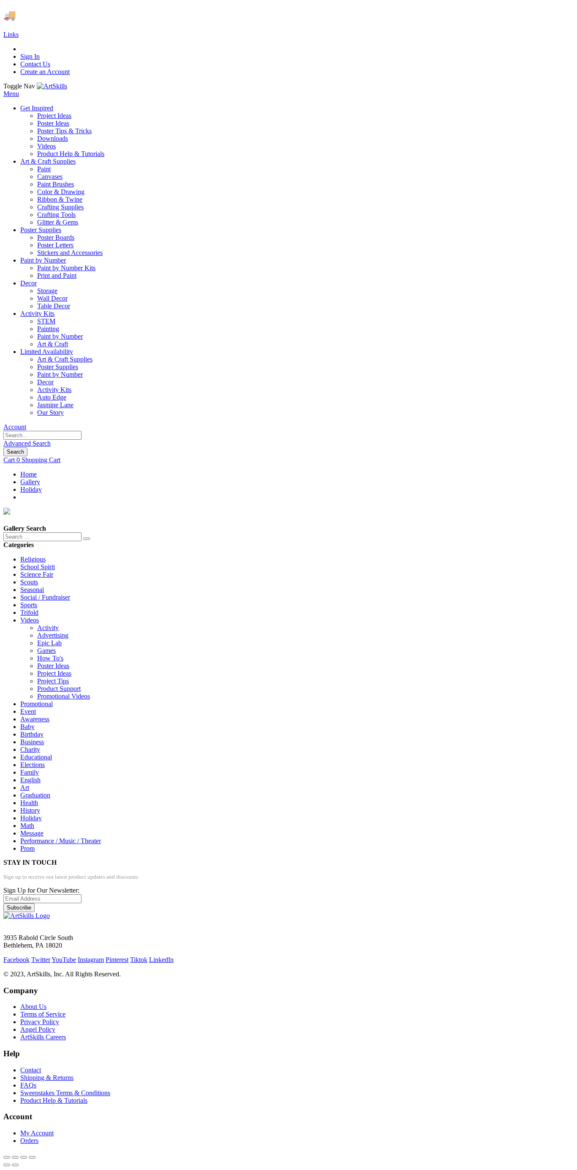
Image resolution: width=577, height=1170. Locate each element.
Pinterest (117, 959)
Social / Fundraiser (45, 597)
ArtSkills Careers (43, 1037)
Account (14, 426)
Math (27, 825)
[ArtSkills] (52, 86)
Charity (30, 749)
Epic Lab (49, 643)
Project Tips (53, 681)
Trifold (29, 612)
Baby (27, 726)
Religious (33, 559)
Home (28, 474)
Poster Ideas (53, 665)
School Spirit (37, 566)
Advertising (52, 635)
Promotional (36, 703)
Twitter (40, 959)
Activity (48, 627)
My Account (37, 1133)
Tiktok (138, 959)
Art (24, 787)
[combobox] (42, 435)
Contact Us (35, 64)
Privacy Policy (39, 1021)
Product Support (59, 688)
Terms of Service (42, 1014)
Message (32, 833)
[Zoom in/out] (32, 1157)
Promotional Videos (63, 696)
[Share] (15, 1157)
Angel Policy (37, 1029)
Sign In (30, 56)
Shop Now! (155, 15)
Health (29, 802)
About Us (33, 1006)
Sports (28, 604)
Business (32, 741)
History (30, 810)
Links (11, 34)
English (30, 780)
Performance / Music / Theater (60, 840)
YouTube (64, 959)
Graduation (35, 795)
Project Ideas (54, 673)
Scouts (29, 582)
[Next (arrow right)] (15, 1165)
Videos (29, 620)
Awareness (34, 719)
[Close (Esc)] (6, 1157)
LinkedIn (161, 959)
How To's (50, 658)
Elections (32, 764)
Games (46, 650)
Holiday (31, 489)
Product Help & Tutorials (53, 1100)
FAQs (28, 1085)
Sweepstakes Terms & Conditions (65, 1092)
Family (29, 772)
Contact (30, 1070)
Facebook (16, 959)
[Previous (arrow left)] (6, 1165)
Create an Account (45, 71)
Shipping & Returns (46, 1077)
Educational (36, 757)
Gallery (30, 481)
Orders (29, 1140)
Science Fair (36, 574)
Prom (27, 848)
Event (28, 711)
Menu (11, 93)
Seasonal (32, 589)
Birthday (32, 734)
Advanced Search (27, 443)
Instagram (91, 959)
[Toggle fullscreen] (23, 1157)
